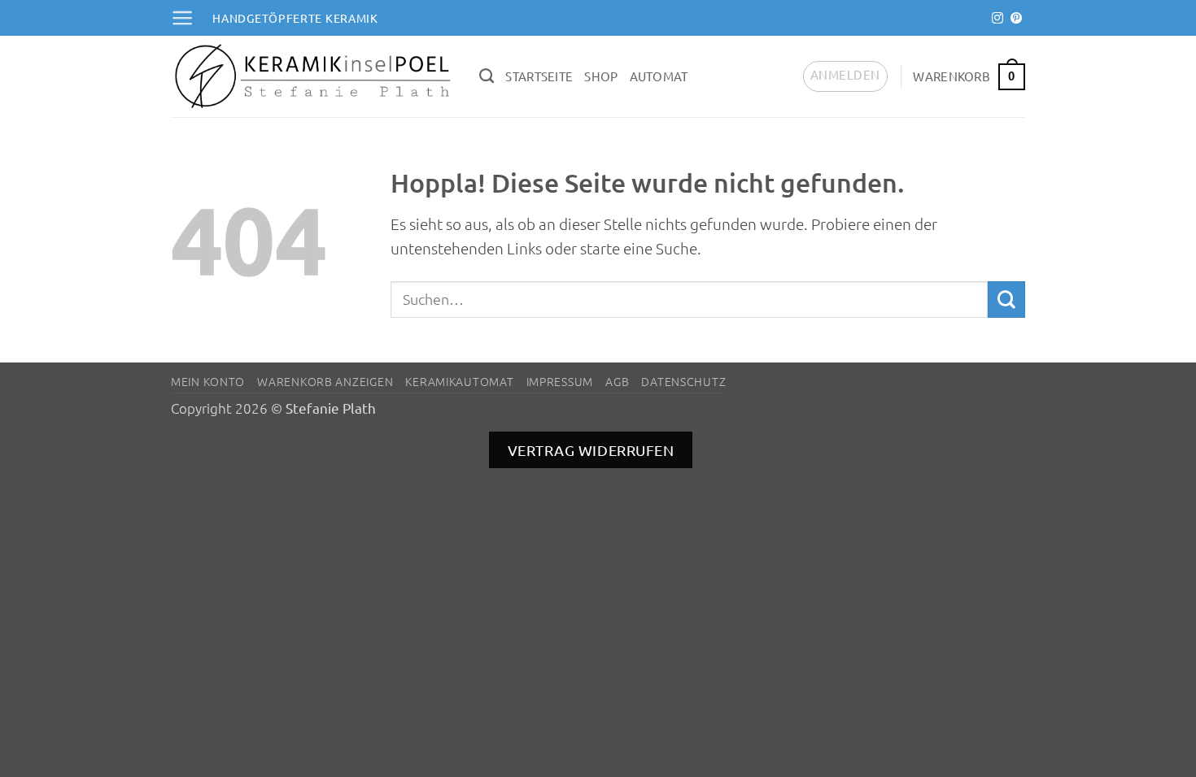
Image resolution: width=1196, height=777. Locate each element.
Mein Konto (208, 381)
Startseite (539, 76)
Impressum (559, 381)
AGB (617, 381)
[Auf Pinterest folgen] (1016, 18)
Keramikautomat (459, 381)
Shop (601, 76)
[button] (182, 18)
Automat (659, 76)
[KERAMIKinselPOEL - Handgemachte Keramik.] (313, 76)
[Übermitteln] (1006, 300)
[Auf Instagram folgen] (997, 18)
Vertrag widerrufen (591, 449)
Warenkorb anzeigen (325, 381)
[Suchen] (486, 76)
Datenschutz (683, 381)
